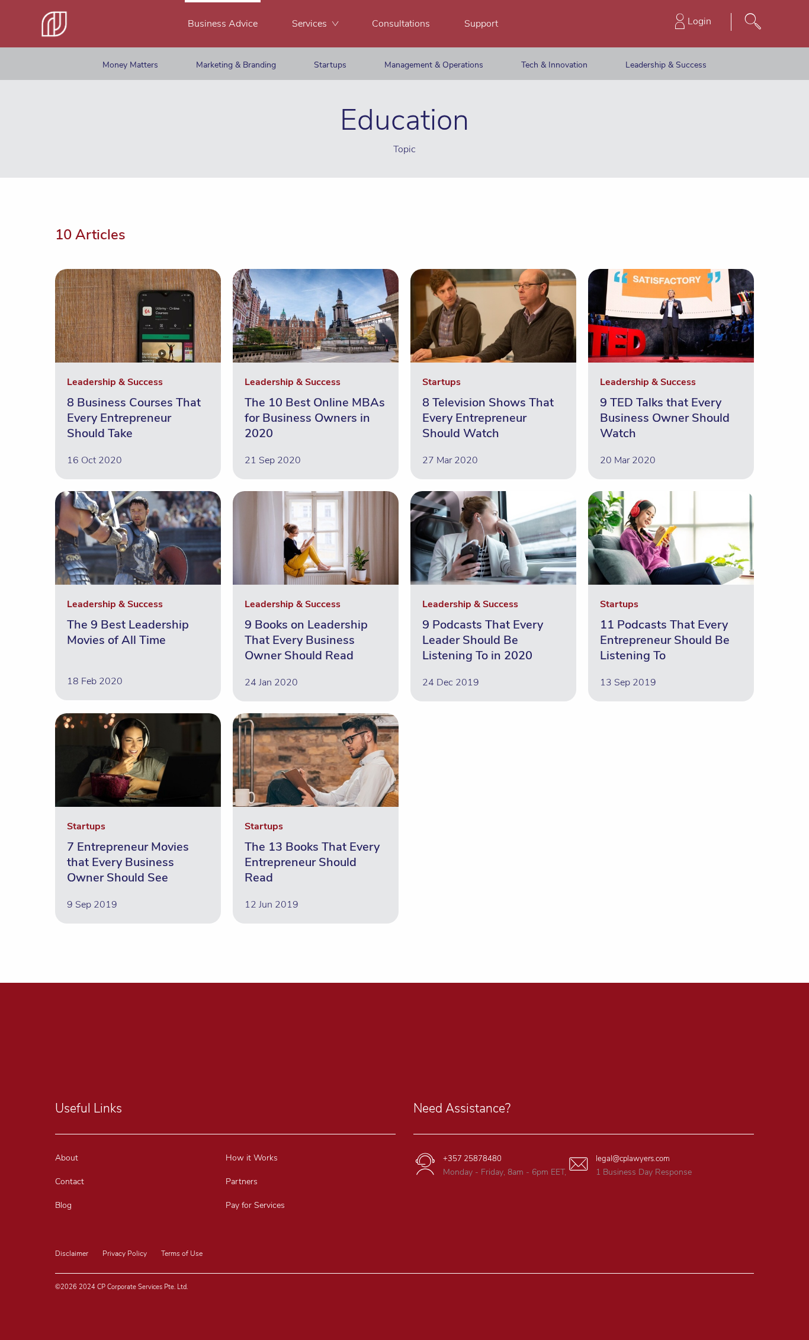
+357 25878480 (472, 1158)
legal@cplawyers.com (633, 1158)
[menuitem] (222, 23)
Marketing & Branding (236, 64)
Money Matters (130, 64)
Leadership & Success (666, 64)
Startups (330, 64)
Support (481, 23)
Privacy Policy (124, 1253)
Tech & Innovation (554, 64)
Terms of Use (182, 1253)
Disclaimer (71, 1253)
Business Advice (223, 23)
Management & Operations (433, 64)
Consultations (401, 23)
